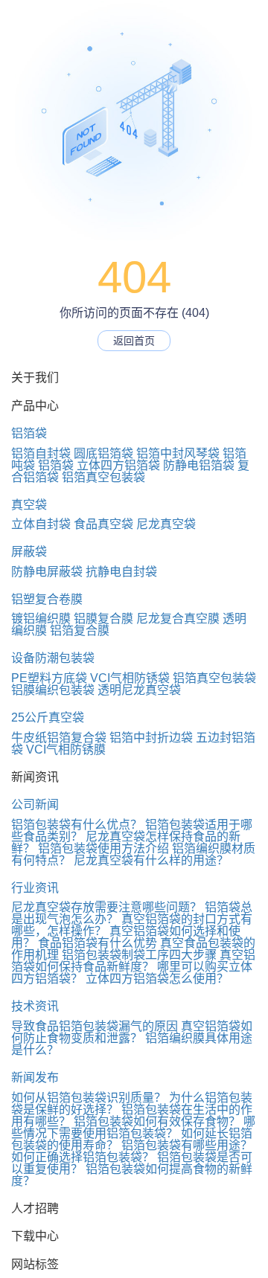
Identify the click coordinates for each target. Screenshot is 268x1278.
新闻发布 (35, 1077)
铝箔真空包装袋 (103, 477)
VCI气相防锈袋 (130, 678)
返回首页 (134, 341)
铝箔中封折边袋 (151, 737)
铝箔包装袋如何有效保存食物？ (157, 1121)
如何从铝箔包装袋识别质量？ (88, 1097)
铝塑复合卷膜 (47, 599)
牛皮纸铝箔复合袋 (58, 737)
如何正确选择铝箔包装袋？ (82, 1157)
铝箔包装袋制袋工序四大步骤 (139, 954)
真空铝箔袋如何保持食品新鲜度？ (133, 960)
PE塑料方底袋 (49, 678)
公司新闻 (35, 804)
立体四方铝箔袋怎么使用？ (157, 978)
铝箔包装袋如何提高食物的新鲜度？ (131, 1175)
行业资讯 (35, 888)
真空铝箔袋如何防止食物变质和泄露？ (131, 1032)
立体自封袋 (41, 524)
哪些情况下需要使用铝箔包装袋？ (133, 1127)
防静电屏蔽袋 (47, 571)
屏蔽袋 (29, 551)
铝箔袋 (29, 433)
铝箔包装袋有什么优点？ (76, 824)
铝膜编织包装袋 (53, 690)
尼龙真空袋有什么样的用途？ (151, 860)
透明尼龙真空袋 (139, 690)
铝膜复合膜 (103, 618)
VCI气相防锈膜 (66, 749)
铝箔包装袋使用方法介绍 (103, 848)
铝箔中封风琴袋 (178, 453)
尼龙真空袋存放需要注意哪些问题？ (106, 907)
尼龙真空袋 (166, 524)
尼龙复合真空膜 (178, 618)
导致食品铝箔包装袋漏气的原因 (94, 1026)
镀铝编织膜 (41, 618)
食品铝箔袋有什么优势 (97, 943)
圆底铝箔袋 (103, 453)
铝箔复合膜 (79, 630)
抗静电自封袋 (121, 571)
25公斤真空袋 (47, 717)
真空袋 (29, 504)
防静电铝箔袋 (198, 465)
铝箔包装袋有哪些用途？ (186, 1145)
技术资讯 (35, 1006)
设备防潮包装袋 (53, 658)
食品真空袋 (103, 524)
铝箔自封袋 (41, 453)
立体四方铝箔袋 (118, 465)
